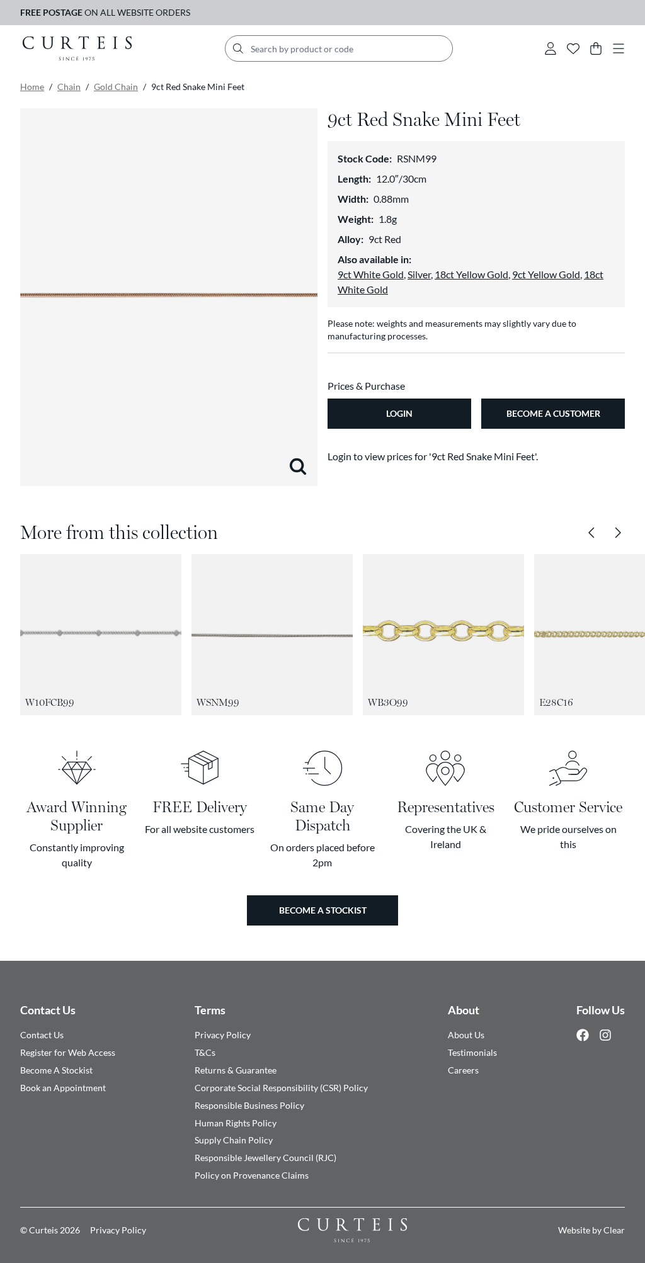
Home (32, 86)
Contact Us (48, 1010)
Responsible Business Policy (249, 1105)
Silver (419, 274)
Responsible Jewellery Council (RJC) (265, 1157)
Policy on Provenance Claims (252, 1175)
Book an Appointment (63, 1087)
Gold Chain (116, 86)
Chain (69, 86)
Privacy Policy (223, 1034)
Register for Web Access (67, 1052)
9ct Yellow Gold (546, 274)
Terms (210, 1010)
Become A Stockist (56, 1070)
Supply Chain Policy (234, 1140)
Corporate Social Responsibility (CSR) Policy (281, 1087)
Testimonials (472, 1052)
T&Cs (205, 1052)
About (463, 1010)
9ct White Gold (371, 274)
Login (399, 413)
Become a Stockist (323, 910)
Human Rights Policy (236, 1123)
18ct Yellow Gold (471, 274)
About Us (466, 1034)
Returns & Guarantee (236, 1070)
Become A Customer (553, 413)
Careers (463, 1070)
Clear (614, 1230)
